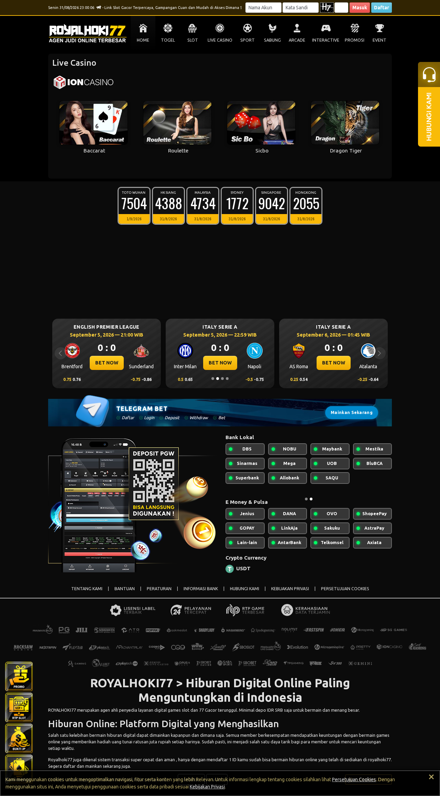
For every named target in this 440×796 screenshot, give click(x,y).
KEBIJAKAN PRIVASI (290, 588)
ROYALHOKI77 (62, 710)
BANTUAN (124, 588)
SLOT (192, 40)
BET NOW (106, 362)
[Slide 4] (227, 378)
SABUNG (272, 40)
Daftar (381, 7)
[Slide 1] (212, 378)
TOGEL (168, 40)
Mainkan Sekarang (352, 412)
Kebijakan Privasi (207, 786)
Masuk (359, 7)
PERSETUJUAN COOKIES (345, 588)
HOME (143, 40)
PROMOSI (354, 40)
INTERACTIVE (325, 40)
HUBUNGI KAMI (244, 588)
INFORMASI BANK (201, 588)
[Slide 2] (217, 378)
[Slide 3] (222, 378)
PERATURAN (159, 588)
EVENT (379, 40)
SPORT (247, 40)
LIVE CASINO (220, 40)
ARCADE (297, 40)
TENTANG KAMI (86, 588)
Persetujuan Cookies (354, 779)
